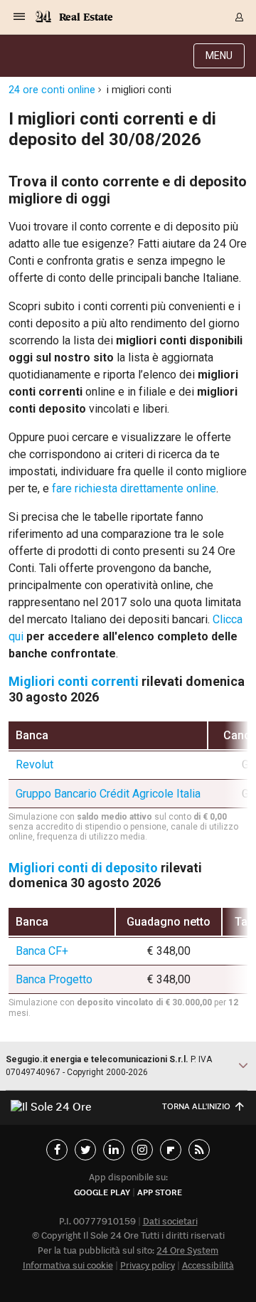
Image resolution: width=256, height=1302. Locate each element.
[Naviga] (19, 17)
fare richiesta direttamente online (134, 488)
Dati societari (170, 1221)
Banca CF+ (42, 951)
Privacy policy (147, 1265)
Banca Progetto (54, 979)
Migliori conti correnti (74, 681)
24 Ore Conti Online (52, 90)
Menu (219, 55)
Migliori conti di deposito (83, 867)
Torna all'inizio (196, 1106)
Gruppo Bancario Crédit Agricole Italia (108, 793)
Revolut (34, 764)
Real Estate (86, 16)
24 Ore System (187, 1250)
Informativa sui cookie (68, 1265)
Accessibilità (208, 1265)
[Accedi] (239, 17)
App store (159, 1192)
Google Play (102, 1192)
